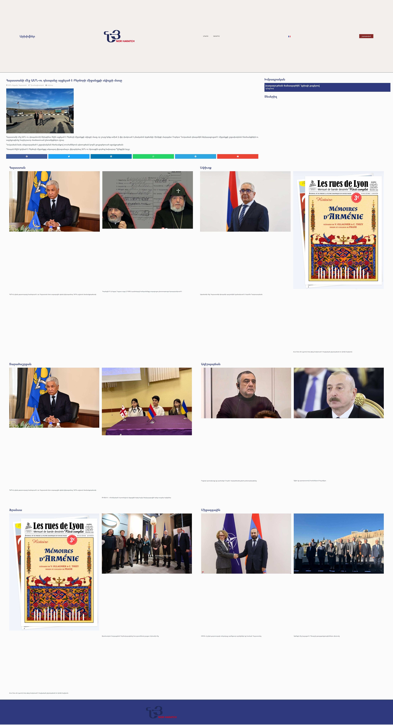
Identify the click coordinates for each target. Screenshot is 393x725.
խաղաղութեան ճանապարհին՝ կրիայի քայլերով (292, 85)
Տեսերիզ (216, 36)
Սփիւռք (205, 167)
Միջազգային (210, 510)
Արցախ (15, 85)
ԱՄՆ (9, 85)
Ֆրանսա (15, 510)
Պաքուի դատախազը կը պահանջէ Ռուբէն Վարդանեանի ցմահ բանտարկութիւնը (229, 481)
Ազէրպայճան (210, 364)
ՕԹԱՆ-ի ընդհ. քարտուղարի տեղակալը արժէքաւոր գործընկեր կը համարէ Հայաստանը (231, 636)
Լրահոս (205, 36)
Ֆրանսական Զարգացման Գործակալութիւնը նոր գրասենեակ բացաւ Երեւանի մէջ (130, 636)
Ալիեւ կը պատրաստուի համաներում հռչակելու (310, 480)
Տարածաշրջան (20, 364)
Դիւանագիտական (37, 85)
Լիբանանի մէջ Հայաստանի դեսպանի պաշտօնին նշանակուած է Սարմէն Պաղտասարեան (231, 294)
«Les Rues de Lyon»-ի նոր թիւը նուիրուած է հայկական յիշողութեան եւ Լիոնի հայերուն (322, 352)
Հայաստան (23, 85)
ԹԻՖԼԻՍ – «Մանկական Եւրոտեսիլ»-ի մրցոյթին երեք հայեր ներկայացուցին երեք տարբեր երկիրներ (136, 497)
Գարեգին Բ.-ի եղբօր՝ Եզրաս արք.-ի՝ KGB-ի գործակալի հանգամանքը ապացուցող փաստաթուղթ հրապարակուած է (142, 291)
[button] (26, 156)
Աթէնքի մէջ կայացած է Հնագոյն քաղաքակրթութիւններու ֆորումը (317, 636)
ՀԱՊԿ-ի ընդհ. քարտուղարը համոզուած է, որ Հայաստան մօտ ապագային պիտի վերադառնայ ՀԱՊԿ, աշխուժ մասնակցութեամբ (52, 294)
